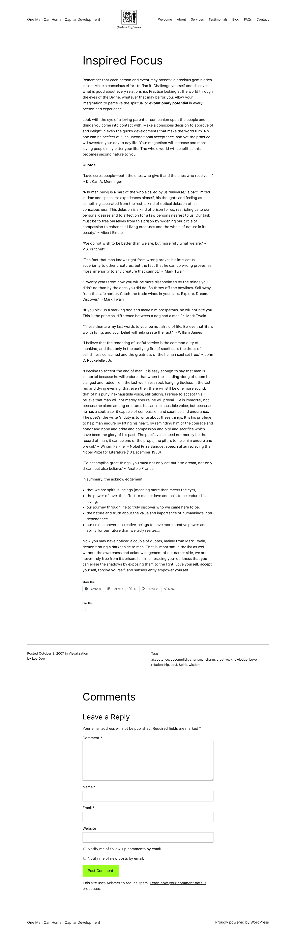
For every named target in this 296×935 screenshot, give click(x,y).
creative (223, 659)
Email (88, 808)
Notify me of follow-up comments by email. (125, 849)
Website (89, 828)
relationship (160, 665)
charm (210, 659)
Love (253, 659)
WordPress (259, 922)
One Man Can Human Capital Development (63, 19)
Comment (92, 738)
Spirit (183, 665)
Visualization (78, 653)
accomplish (179, 659)
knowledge (239, 659)
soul (174, 665)
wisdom (195, 665)
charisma (197, 659)
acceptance (160, 659)
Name (89, 787)
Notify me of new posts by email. (116, 858)
